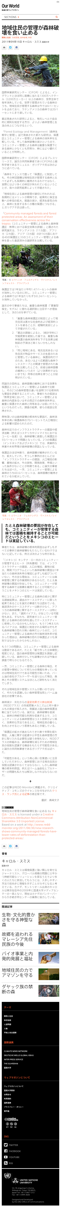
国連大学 (45, 42)
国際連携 (7, 1103)
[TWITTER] (6, 1145)
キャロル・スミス (32, 42)
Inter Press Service (13, 1059)
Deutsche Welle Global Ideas (19, 1055)
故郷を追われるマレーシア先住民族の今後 (17, 939)
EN (58, 2)
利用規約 (7, 1099)
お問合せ (7, 1094)
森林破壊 (23, 37)
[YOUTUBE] (6, 1157)
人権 (6, 1028)
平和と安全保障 (10, 1032)
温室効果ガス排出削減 (39, 702)
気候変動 (15, 37)
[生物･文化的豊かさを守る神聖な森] (48, 919)
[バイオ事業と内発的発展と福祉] (48, 958)
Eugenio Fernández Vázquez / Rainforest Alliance (25, 83)
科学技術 (7, 1020)
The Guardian (11, 1063)
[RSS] (6, 1163)
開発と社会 (6, 37)
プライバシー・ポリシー (14, 1107)
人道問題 (7, 1024)
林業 (30, 37)
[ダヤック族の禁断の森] (48, 991)
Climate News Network (15, 1051)
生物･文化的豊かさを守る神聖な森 (18, 920)
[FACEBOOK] (6, 1151)
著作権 (6, 1111)
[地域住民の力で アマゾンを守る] (48, 974)
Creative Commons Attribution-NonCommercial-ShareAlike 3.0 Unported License (27, 817)
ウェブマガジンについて (14, 1086)
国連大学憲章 (9, 1090)
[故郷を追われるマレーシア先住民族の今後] (48, 938)
